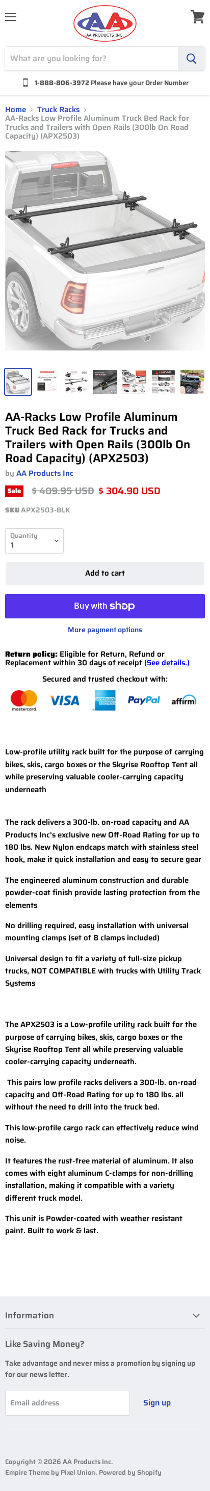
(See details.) (167, 663)
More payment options (105, 630)
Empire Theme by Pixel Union (50, 1472)
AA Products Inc (44, 473)
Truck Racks (58, 109)
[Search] (191, 58)
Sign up (157, 1402)
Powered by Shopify (130, 1472)
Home (15, 109)
